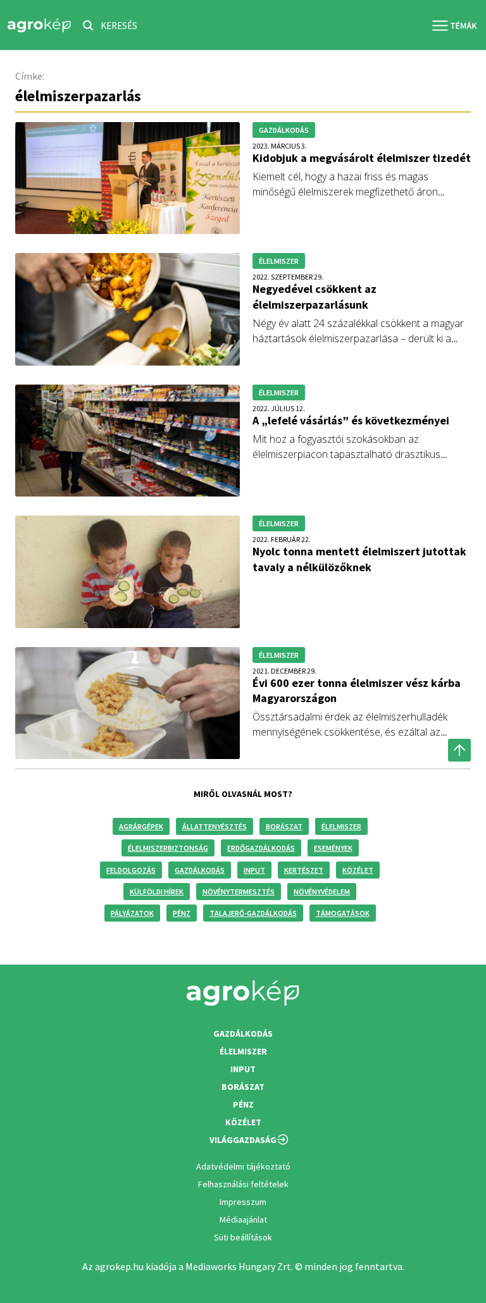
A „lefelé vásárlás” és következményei (350, 420)
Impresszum (243, 1201)
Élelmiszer (341, 826)
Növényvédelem (322, 891)
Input (254, 870)
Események (333, 848)
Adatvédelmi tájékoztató (243, 1166)
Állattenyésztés (214, 826)
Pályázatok (132, 913)
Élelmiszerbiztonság (168, 848)
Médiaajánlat (243, 1219)
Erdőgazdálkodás (261, 848)
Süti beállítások (243, 1237)
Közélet (357, 870)
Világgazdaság (243, 1140)
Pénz (181, 913)
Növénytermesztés (238, 891)
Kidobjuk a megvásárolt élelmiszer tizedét (361, 158)
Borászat (284, 826)
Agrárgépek (141, 826)
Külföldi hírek (157, 891)
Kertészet (303, 870)
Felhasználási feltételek (243, 1184)
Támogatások (343, 913)
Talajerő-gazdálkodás (253, 913)
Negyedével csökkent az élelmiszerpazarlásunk (314, 296)
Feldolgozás (131, 870)
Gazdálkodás (200, 870)
